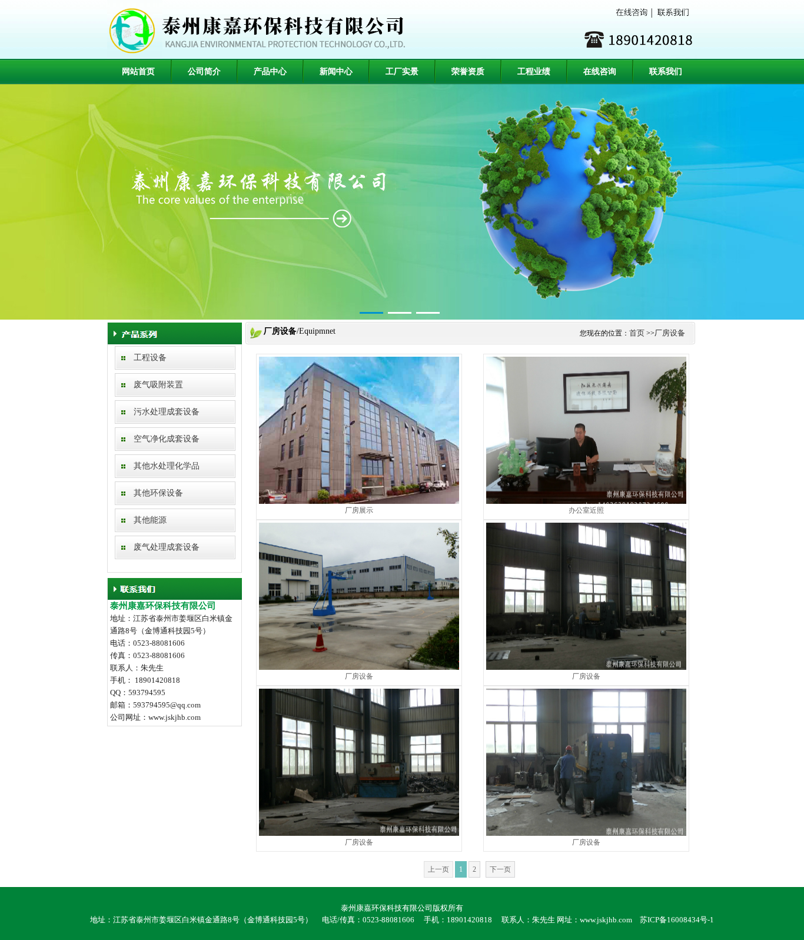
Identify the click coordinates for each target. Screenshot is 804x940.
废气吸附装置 (158, 384)
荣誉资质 (467, 71)
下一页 (500, 869)
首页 (636, 332)
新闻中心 (336, 71)
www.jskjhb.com (606, 919)
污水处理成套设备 (167, 411)
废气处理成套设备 (167, 547)
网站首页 (138, 71)
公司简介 (204, 71)
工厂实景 (402, 71)
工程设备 (150, 357)
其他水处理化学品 (167, 465)
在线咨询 (599, 71)
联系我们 (665, 71)
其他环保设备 (158, 493)
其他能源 (150, 520)
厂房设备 (670, 332)
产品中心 (270, 71)
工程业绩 (533, 71)
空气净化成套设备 (167, 438)
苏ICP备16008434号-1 (677, 919)
